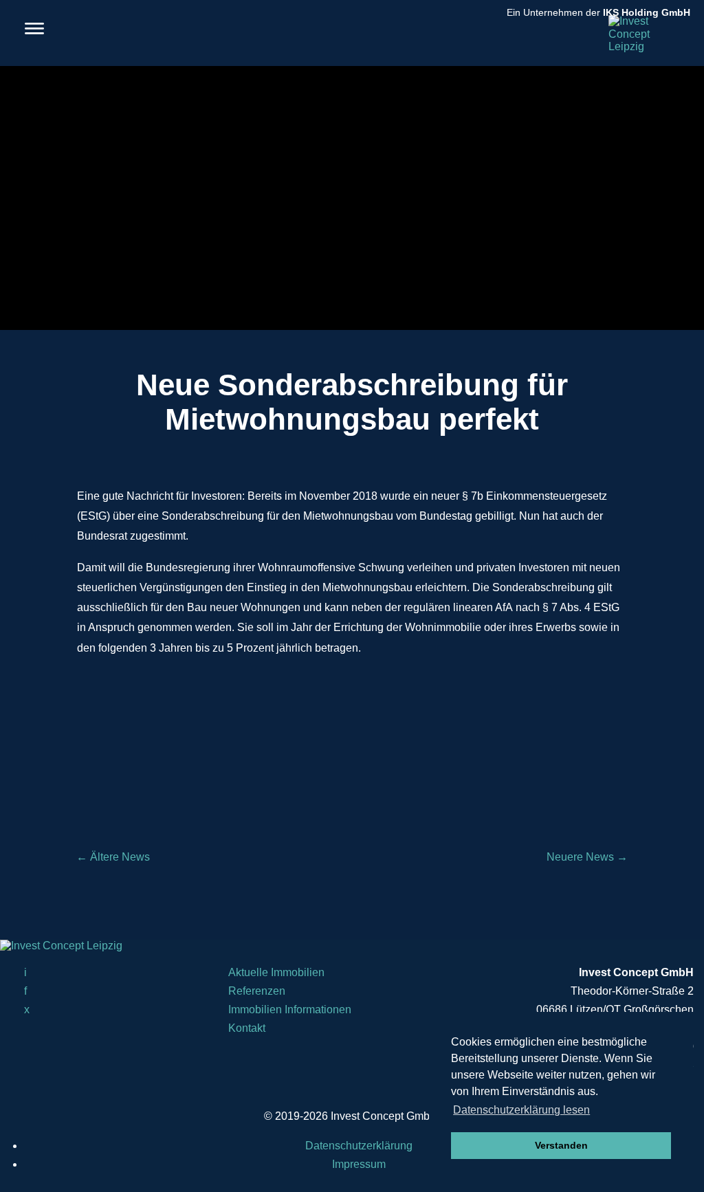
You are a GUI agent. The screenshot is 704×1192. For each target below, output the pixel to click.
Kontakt (246, 1028)
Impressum (359, 1164)
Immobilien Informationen (289, 1009)
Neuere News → (587, 857)
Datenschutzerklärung (358, 1145)
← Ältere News (113, 857)
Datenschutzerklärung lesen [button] (521, 1110)
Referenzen (256, 991)
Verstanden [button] (561, 1145)
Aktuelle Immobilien (276, 972)
